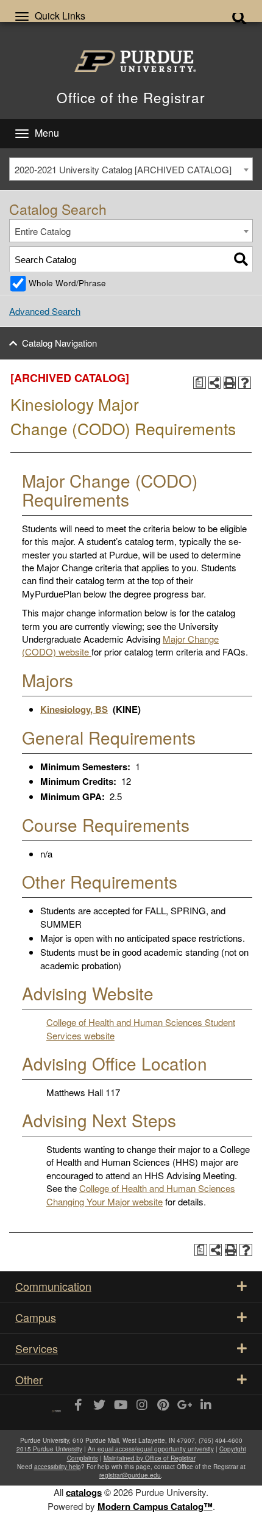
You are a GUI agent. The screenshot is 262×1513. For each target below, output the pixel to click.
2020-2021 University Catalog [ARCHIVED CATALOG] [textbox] (123, 169)
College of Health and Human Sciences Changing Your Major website (140, 1194)
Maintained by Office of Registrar (150, 1458)
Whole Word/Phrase (67, 283)
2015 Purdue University (49, 1449)
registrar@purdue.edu (130, 1475)
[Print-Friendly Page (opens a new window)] (230, 383)
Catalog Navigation (59, 342)
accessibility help (57, 1466)
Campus (35, 1317)
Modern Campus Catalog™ (155, 1506)
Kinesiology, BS (74, 709)
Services (36, 1348)
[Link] (78, 1405)
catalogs (84, 1492)
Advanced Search (44, 311)
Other (29, 1379)
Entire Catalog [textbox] (43, 231)
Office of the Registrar (131, 97)
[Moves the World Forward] (56, 1406)
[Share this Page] (214, 383)
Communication (53, 1286)
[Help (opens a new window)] (244, 383)
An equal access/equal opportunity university (151, 1449)
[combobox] (131, 169)
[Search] (241, 259)
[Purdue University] (131, 61)
